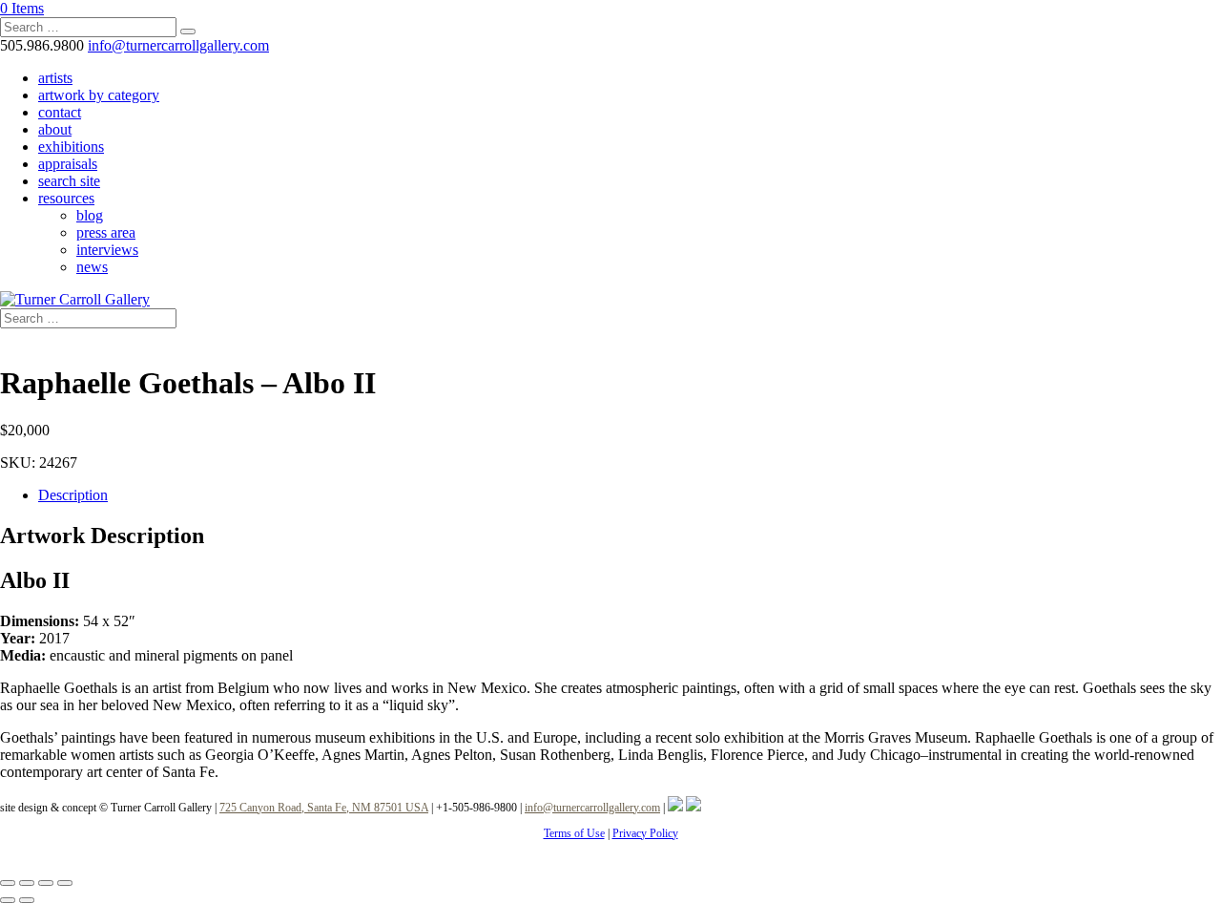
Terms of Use (574, 833)
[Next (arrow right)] (26, 900)
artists (55, 78)
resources (66, 198)
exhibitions (71, 146)
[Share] (45, 883)
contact (59, 112)
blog (89, 215)
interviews (107, 250)
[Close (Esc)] (64, 883)
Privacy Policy (645, 833)
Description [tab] (73, 495)
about (55, 129)
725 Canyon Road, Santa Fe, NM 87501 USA (323, 807)
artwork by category (98, 95)
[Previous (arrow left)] (7, 900)
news (92, 267)
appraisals (67, 164)
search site (69, 181)
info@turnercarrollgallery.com (592, 807)
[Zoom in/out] (7, 883)
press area (105, 232)
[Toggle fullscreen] (26, 883)
